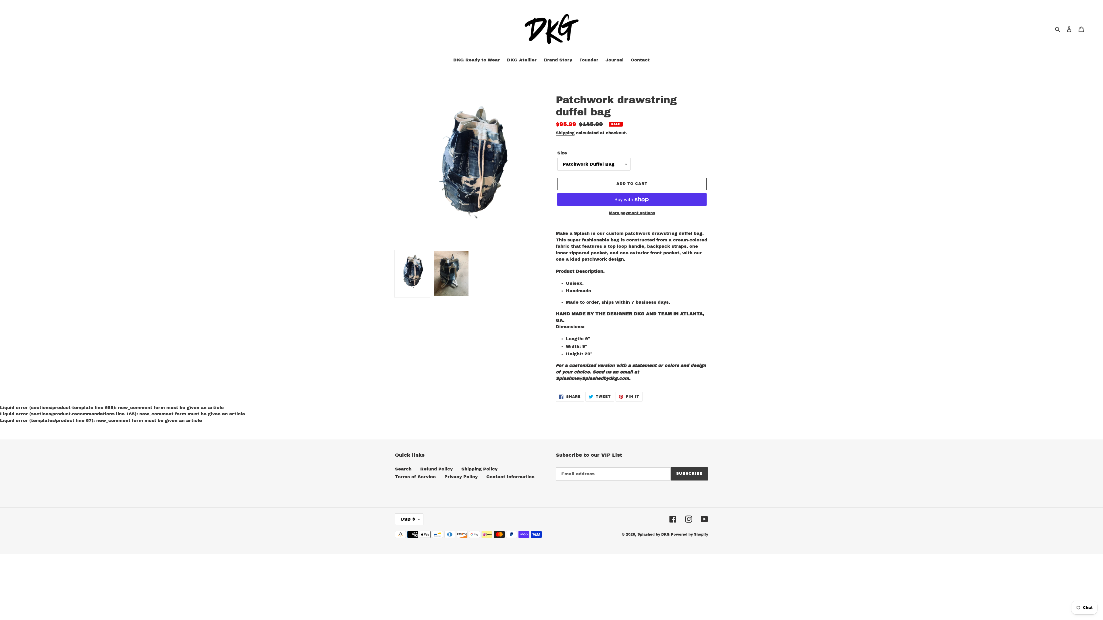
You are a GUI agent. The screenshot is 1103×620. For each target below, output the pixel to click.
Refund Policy (436, 469)
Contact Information (510, 476)
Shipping (565, 133)
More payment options (632, 213)
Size (562, 153)
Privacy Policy (461, 476)
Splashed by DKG (653, 534)
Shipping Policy (479, 469)
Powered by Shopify (689, 534)
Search (403, 469)
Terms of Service (415, 476)
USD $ (407, 519)
